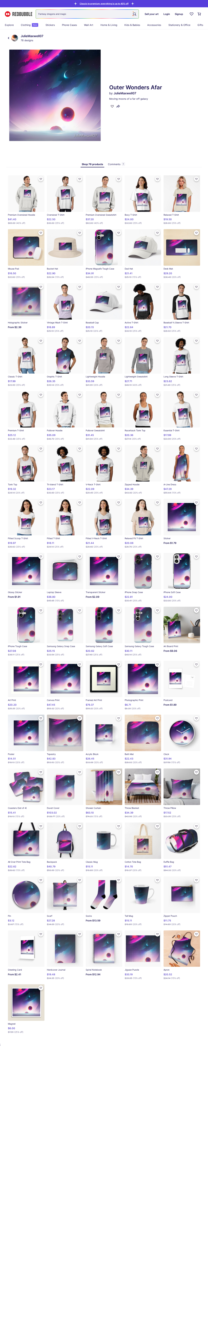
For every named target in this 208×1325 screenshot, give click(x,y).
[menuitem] (9, 25)
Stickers (50, 24)
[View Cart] (199, 14)
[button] (104, 3)
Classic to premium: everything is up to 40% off (104, 3)
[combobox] (87, 14)
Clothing (29, 24)
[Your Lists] (191, 14)
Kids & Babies (132, 24)
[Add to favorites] (112, 106)
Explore (9, 24)
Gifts (200, 24)
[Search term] (134, 14)
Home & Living (108, 24)
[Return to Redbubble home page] (18, 14)
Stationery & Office (179, 24)
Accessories (154, 24)
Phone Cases (69, 24)
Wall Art (88, 24)
